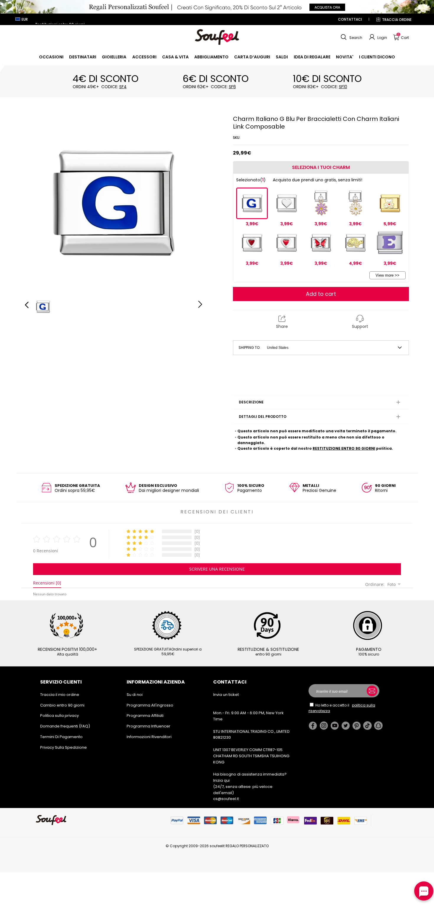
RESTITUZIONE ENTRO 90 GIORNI (344, 448)
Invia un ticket (226, 694)
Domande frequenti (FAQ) (65, 726)
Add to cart (321, 294)
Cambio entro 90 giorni (62, 705)
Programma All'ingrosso (150, 705)
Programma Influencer (148, 726)
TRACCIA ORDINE (397, 19)
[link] (51, 57)
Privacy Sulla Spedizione (63, 747)
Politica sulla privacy (59, 715)
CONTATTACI (350, 19)
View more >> (387, 275)
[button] (350, 37)
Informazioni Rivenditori (149, 737)
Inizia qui (221, 780)
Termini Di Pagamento (61, 737)
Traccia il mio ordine (59, 694)
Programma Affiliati (145, 715)
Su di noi (135, 694)
